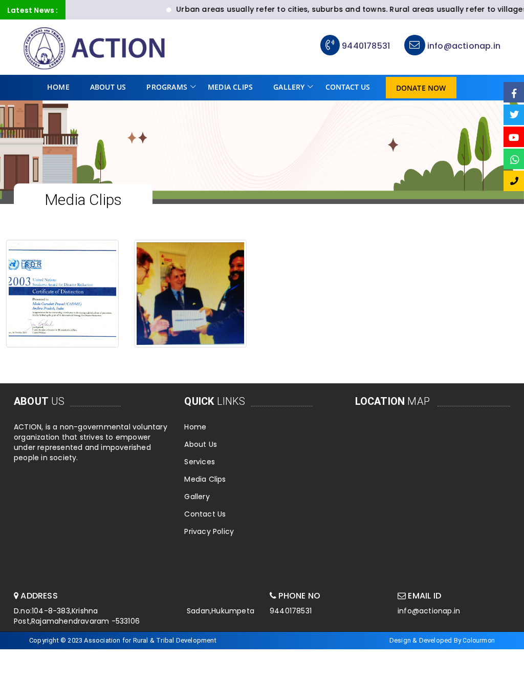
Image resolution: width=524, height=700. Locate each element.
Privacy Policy (209, 531)
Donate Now (421, 88)
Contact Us (347, 87)
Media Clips (230, 87)
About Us (108, 87)
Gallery (288, 87)
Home (58, 87)
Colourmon (479, 640)
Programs (166, 87)
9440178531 (366, 46)
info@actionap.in (462, 46)
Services (199, 462)
